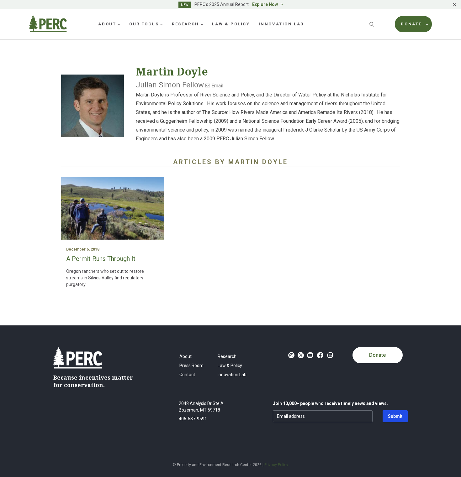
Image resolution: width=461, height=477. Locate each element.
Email (216, 86)
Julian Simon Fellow (170, 84)
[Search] (372, 24)
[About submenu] (118, 24)
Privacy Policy (276, 465)
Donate (377, 355)
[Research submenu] (202, 24)
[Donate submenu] (427, 24)
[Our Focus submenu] (161, 24)
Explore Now (265, 4)
